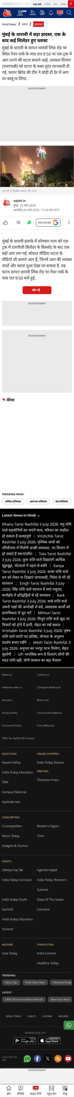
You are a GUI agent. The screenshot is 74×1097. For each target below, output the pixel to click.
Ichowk (47, 1016)
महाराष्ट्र (38, 24)
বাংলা (55, 4)
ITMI (5, 782)
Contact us (43, 674)
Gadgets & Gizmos (15, 846)
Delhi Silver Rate (35, 982)
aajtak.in (19, 201)
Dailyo (32, 1016)
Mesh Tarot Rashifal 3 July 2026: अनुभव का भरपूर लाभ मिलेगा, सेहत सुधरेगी (36, 648)
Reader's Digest (48, 826)
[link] (70, 3)
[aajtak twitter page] (47, 1058)
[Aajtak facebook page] (37, 1058)
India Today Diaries (50, 762)
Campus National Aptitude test (14, 797)
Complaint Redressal (49, 687)
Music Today (11, 836)
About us (7, 674)
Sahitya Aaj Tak (12, 870)
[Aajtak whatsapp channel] (27, 1058)
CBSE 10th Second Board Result (24, 999)
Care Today (9, 953)
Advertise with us (12, 687)
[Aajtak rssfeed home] (58, 1058)
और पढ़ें (36, 290)
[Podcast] (42, 12)
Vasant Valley (11, 762)
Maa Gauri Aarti (60, 999)
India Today (66, 4)
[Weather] (33, 13)
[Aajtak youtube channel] (68, 1058)
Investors (7, 700)
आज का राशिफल (38, 501)
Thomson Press (48, 780)
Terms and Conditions (49, 713)
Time (40, 836)
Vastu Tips (11, 982)
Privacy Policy (9, 713)
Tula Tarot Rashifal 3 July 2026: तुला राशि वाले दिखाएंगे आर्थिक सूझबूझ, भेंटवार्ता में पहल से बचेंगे (36, 559)
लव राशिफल (62, 501)
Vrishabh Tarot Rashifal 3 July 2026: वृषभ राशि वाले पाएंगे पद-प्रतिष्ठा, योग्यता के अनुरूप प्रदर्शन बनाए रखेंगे (36, 636)
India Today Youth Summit (14, 904)
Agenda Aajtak (47, 870)
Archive (63, 1016)
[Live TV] (60, 13)
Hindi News (9, 24)
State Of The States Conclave (50, 904)
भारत (24, 24)
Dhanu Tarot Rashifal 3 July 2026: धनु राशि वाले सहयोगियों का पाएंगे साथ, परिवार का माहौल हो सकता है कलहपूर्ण (36, 530)
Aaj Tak (37, 4)
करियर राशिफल (13, 501)
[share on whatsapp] (69, 1025)
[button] (65, 1091)
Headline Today (48, 963)
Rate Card (42, 700)
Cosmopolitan (12, 826)
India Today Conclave (17, 880)
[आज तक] (7, 13)
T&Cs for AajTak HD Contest (18, 738)
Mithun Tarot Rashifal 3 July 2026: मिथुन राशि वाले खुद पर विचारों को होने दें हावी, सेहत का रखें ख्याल (35, 618)
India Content (46, 953)
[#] (29, 223)
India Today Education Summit (17, 924)
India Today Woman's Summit (52, 885)
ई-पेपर (48, 4)
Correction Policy (11, 725)
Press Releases (45, 725)
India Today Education (17, 772)
